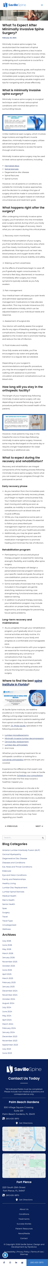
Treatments (24, 1219)
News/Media (24, 1233)
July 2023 (6, 1049)
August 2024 (8, 1003)
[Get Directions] (24, 1123)
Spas (4, 908)
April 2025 (6, 974)
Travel (5, 917)
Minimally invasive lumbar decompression (24, 738)
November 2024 (9, 995)
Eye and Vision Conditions (14, 875)
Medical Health (9, 896)
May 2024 (6, 1016)
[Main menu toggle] (42, 5)
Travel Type (7, 921)
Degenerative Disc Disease (14, 858)
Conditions (24, 1214)
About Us (24, 1209)
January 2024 (8, 1032)
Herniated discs (12, 166)
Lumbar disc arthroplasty (16, 745)
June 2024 (7, 1011)
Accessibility (9, 1252)
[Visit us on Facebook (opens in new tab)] (4, 1262)
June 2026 (7, 945)
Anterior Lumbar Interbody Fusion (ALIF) (21, 850)
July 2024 (6, 1007)
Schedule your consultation (30, 775)
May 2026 (6, 949)
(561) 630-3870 (37, 1262)
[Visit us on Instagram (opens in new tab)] (10, 1262)
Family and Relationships (14, 879)
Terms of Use (37, 1252)
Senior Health (8, 904)
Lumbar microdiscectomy (17, 735)
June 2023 (7, 1053)
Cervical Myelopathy (11, 854)
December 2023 (9, 1036)
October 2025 (8, 966)
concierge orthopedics (12, 760)
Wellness (6, 929)
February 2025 (9, 982)
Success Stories (24, 1224)
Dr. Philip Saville (18, 726)
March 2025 (7, 978)
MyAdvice (32, 1247)
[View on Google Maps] (24, 1139)
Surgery (6, 912)
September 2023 (10, 1045)
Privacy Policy (23, 1252)
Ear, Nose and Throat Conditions (17, 867)
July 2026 (6, 941)
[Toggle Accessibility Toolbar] (5, 1255)
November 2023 (9, 1041)
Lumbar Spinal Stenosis (13, 892)
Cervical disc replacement (17, 742)
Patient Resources (24, 1229)
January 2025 (8, 987)
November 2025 (9, 962)
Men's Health (8, 900)
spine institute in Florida (22, 682)
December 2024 (9, 991)
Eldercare (6, 871)
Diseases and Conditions (13, 863)
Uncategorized (9, 925)
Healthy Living (9, 883)
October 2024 (8, 999)
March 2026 (7, 953)
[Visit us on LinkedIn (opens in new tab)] (16, 1262)
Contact (24, 1238)
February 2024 (9, 1028)
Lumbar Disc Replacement (14, 887)
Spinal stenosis (12, 169)
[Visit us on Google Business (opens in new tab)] (22, 1262)
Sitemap (24, 1254)
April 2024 (7, 1020)
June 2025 (7, 970)
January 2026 (8, 957)
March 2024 (7, 1024)
